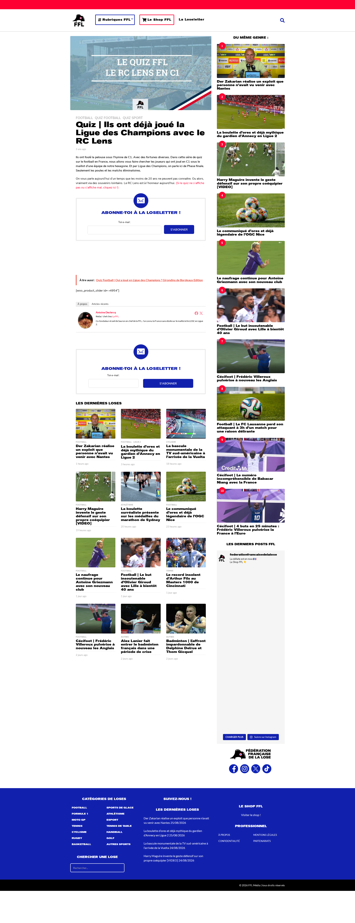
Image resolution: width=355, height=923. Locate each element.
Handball (114, 832)
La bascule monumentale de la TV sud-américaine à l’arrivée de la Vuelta (185, 451)
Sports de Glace (119, 808)
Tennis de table (119, 826)
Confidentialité (229, 841)
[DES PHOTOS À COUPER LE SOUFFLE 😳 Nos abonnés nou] (251, 629)
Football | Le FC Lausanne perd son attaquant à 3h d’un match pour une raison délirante (250, 428)
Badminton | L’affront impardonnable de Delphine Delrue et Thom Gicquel (186, 646)
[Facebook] (196, 313)
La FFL (115, 316)
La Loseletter (191, 19)
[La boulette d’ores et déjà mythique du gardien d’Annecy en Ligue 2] (140, 424)
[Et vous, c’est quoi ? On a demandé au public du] (251, 670)
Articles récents (100, 304)
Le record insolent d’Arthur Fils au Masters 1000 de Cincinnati (183, 580)
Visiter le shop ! (251, 815)
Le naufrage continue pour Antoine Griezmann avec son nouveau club (94, 582)
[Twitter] (201, 313)
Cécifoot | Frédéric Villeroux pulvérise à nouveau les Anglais (95, 644)
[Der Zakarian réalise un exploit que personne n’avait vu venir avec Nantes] (95, 424)
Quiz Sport (133, 118)
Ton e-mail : (124, 222)
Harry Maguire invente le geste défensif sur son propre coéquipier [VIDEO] (93, 516)
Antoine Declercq (106, 312)
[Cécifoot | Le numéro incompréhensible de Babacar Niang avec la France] (251, 455)
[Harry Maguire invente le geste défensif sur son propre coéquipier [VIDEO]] (95, 486)
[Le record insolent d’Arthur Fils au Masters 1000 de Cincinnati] (186, 553)
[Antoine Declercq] (85, 320)
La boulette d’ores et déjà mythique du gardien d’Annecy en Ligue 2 (140, 452)
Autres (125, 637)
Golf (110, 838)
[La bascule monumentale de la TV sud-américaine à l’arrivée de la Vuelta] (186, 424)
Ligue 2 (137, 442)
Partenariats (262, 841)
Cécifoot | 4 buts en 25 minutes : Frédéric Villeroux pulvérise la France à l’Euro (248, 530)
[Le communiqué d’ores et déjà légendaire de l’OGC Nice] (186, 486)
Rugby (77, 838)
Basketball (81, 844)
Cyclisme (171, 442)
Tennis (169, 571)
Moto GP (78, 820)
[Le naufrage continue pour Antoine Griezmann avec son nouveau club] (95, 553)
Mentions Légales (265, 835)
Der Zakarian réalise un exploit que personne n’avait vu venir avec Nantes (95, 451)
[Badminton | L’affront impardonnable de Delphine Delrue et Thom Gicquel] (186, 619)
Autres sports (118, 844)
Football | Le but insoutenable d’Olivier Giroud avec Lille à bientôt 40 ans (139, 582)
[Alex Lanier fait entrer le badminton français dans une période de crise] (140, 619)
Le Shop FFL (159, 20)
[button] (282, 20)
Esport (112, 820)
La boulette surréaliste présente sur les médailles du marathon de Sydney (140, 514)
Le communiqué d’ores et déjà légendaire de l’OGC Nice (185, 514)
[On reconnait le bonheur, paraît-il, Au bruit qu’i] (251, 587)
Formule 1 (80, 814)
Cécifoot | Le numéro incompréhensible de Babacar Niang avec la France (245, 479)
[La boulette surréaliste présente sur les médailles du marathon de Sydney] (140, 486)
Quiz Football (108, 118)
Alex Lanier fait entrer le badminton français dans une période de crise (139, 646)
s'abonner (179, 229)
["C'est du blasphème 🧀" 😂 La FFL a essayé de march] (251, 712)
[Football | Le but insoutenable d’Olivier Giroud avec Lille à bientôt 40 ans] (140, 553)
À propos (82, 304)
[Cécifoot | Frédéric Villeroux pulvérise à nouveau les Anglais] (95, 619)
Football (84, 118)
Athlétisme (127, 505)
